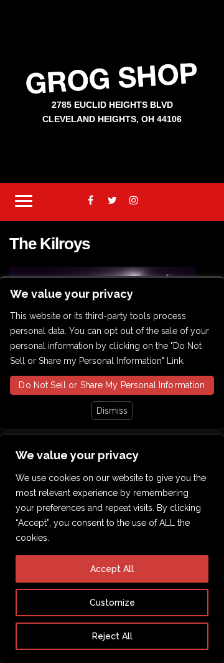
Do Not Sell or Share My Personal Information (112, 385)
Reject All (112, 636)
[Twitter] (112, 200)
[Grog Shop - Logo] (112, 77)
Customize (112, 603)
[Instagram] (134, 200)
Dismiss (112, 411)
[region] (112, 549)
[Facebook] (90, 200)
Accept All (112, 569)
